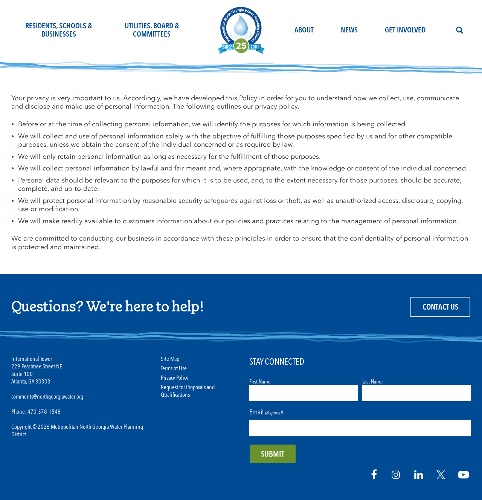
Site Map (170, 359)
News (349, 30)
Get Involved (405, 30)
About (304, 30)
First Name (259, 381)
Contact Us (440, 307)
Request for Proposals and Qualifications (188, 391)
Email (265, 412)
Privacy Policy (174, 378)
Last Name (372, 381)
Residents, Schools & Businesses (58, 30)
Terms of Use (174, 369)
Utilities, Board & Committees (152, 30)
